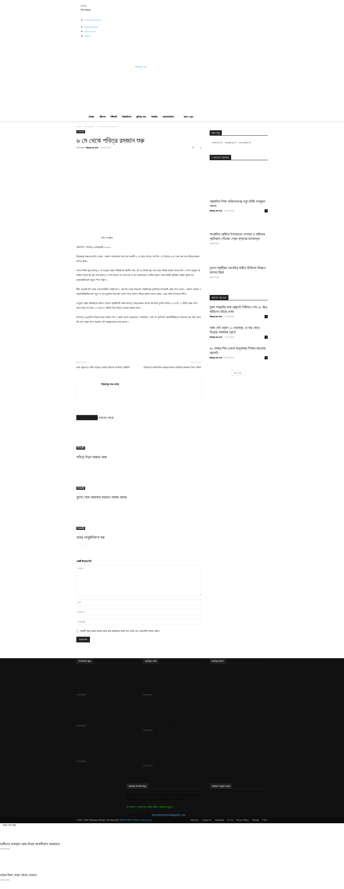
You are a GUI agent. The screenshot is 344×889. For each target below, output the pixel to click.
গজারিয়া (154, 116)
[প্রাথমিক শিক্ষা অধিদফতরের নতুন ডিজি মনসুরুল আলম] (239, 181)
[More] (157, 155)
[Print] (148, 155)
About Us (194, 820)
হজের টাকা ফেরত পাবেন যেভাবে (18, 875)
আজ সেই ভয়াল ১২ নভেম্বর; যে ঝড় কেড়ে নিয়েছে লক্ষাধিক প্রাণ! (235, 330)
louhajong (230, 143)
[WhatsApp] (124, 155)
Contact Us (207, 820)
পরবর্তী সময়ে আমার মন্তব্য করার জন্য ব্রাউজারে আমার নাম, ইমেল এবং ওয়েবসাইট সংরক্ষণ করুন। (120, 631)
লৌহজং (91, 116)
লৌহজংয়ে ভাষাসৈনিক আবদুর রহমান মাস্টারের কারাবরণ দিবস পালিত (172, 367)
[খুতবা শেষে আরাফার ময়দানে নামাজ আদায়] (138, 476)
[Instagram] (113, 2)
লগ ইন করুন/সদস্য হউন (92, 20)
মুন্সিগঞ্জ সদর (141, 116)
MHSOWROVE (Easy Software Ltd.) (135, 820)
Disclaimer (219, 820)
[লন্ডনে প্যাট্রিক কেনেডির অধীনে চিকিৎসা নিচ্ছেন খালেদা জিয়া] (239, 258)
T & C (265, 820)
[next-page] (84, 546)
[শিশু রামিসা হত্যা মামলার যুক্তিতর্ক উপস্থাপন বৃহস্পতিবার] (105, 741)
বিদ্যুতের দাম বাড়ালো (88, 721)
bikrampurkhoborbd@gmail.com (168, 815)
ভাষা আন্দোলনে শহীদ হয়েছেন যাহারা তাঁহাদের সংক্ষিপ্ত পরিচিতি (103, 367)
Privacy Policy (242, 820)
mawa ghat (245, 143)
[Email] (140, 155)
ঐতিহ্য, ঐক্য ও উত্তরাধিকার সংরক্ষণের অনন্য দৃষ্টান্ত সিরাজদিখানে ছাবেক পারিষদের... (103, 687)
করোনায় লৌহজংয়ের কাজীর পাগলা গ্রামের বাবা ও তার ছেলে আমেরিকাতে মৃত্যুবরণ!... (171, 723)
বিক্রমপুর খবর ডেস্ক (92, 147)
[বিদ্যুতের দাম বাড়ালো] (105, 710)
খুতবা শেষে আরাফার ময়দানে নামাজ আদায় (101, 497)
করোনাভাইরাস (168, 116)
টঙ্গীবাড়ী (114, 116)
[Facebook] (111, 2)
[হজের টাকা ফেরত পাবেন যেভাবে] (172, 864)
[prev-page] (78, 546)
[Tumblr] (116, 2)
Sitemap (255, 820)
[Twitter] (119, 2)
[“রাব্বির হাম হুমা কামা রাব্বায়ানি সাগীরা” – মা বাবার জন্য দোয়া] (172, 674)
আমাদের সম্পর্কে (89, 31)
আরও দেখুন (188, 116)
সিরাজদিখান (126, 116)
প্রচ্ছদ (78, 126)
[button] (263, 89)
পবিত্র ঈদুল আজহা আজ (91, 457)
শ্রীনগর (102, 116)
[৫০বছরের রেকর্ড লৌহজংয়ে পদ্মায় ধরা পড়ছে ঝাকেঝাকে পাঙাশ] (172, 745)
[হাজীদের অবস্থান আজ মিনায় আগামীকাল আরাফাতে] (172, 833)
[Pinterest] (116, 155)
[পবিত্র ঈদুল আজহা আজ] (138, 436)
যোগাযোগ (87, 36)
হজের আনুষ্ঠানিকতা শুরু (90, 537)
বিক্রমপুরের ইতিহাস (91, 27)
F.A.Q (230, 820)
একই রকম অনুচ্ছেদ (87, 418)
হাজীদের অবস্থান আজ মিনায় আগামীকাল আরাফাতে (30, 844)
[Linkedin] (132, 155)
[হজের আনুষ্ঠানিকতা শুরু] (138, 516)
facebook (217, 143)
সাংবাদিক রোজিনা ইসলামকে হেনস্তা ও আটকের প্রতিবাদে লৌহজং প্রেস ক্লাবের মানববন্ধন (237, 236)
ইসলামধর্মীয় (89, 126)
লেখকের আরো (106, 418)
